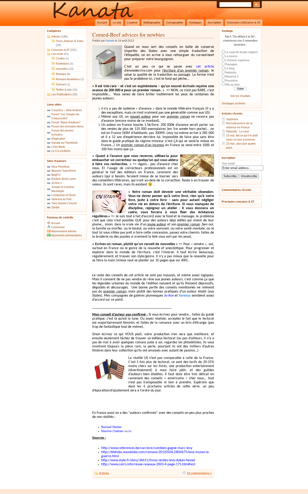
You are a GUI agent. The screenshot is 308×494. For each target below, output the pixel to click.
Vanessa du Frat (61, 199)
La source (231, 56)
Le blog (229, 68)
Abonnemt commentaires (66, 235)
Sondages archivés (233, 103)
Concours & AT (60, 50)
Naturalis (230, 72)
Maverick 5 (232, 76)
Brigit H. (56, 174)
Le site (117, 22)
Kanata (110, 40)
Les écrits (57, 54)
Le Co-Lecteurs (60, 150)
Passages (231, 64)
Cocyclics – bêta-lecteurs (66, 110)
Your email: (228, 163)
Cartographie (174, 22)
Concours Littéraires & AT (243, 22)
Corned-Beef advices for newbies (128, 34)
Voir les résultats (240, 96)
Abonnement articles (63, 231)
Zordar (55, 207)
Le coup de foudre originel (241, 52)
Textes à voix (64, 89)
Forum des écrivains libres (67, 126)
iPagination (58, 138)
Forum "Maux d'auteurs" (65, 122)
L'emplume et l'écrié (63, 195)
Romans (61, 74)
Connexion (58, 227)
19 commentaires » (199, 473)
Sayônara (232, 119)
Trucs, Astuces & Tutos (69, 41)
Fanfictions (62, 63)
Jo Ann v (56, 183)
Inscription (214, 22)
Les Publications (61, 94)
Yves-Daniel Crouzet (64, 203)
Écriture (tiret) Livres (63, 178)
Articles (55, 36)
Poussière (231, 80)
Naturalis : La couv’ (238, 131)
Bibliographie (151, 22)
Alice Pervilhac (60, 166)
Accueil (102, 22)
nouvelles (62, 68)
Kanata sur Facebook (64, 142)
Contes (60, 58)
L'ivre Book (58, 146)
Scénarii (61, 84)
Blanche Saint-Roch (63, 170)
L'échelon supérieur (237, 60)
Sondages (195, 22)
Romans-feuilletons (68, 79)
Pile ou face (232, 84)
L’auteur (132, 22)
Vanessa (185, 295)
